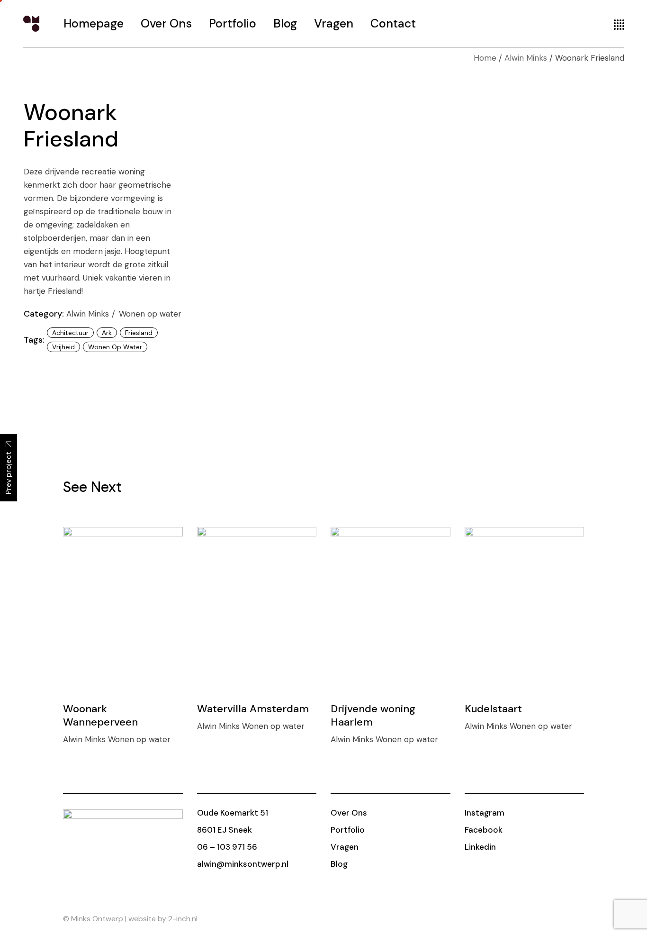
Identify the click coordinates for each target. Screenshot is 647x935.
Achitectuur (70, 332)
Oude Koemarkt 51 (232, 813)
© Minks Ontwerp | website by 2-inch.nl (130, 919)
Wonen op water (150, 314)
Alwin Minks (88, 314)
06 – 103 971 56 (227, 847)
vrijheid (63, 347)
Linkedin (480, 847)
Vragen (345, 847)
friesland (139, 332)
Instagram (484, 813)
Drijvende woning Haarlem (373, 715)
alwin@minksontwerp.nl (242, 864)
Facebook (484, 830)
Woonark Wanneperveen (100, 715)
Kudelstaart (493, 709)
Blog (339, 864)
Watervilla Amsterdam (253, 709)
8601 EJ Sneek (224, 830)
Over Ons (349, 813)
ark (107, 332)
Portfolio (348, 830)
